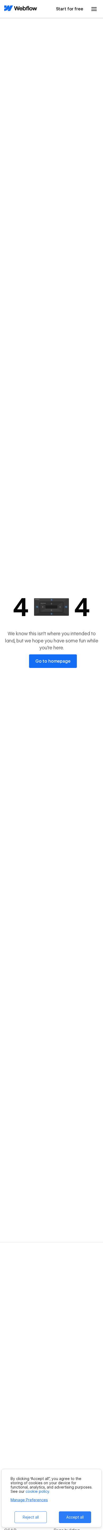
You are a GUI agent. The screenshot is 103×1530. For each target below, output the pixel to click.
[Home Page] (20, 8)
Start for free (69, 8)
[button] (94, 9)
